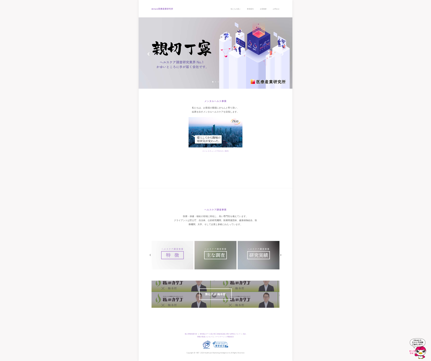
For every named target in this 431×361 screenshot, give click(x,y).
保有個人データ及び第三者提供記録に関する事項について (220, 334)
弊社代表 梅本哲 (215, 294)
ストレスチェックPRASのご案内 (215, 151)
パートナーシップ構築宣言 (224, 337)
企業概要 (263, 9)
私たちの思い (236, 9)
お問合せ (276, 9)
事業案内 (250, 9)
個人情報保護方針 (191, 334)
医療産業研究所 (162, 8)
